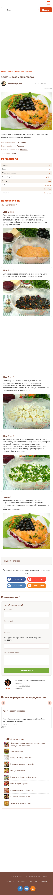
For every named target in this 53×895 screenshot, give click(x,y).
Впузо (3, 71)
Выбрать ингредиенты (36, 9)
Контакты (33, 881)
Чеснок (4, 189)
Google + (38, 579)
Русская (29, 71)
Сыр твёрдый (7, 177)
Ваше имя (8, 609)
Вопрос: (7, 632)
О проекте (10, 881)
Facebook (18, 579)
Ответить (18, 689)
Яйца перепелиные (9, 173)
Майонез (5, 185)
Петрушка (5, 193)
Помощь (44, 881)
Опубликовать (26, 670)
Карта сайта (22, 881)
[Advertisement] (26, 41)
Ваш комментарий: (12, 652)
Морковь (5, 165)
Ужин (13, 153)
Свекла (4, 169)
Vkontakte (18, 585)
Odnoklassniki (38, 585)
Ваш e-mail (8, 621)
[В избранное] (50, 83)
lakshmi (8, 688)
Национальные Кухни (16, 71)
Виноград (5, 181)
